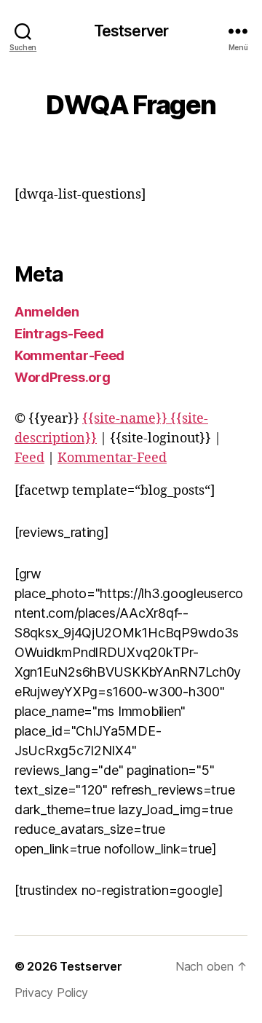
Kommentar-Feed (69, 355)
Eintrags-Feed (59, 333)
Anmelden (47, 311)
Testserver (131, 31)
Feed (29, 458)
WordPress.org (63, 377)
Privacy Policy (51, 992)
